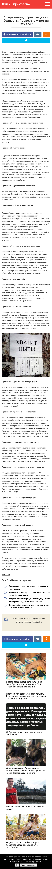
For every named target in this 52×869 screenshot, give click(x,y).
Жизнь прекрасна (16, 4)
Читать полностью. (28, 865)
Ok (17, 865)
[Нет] (49, 861)
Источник (6, 575)
